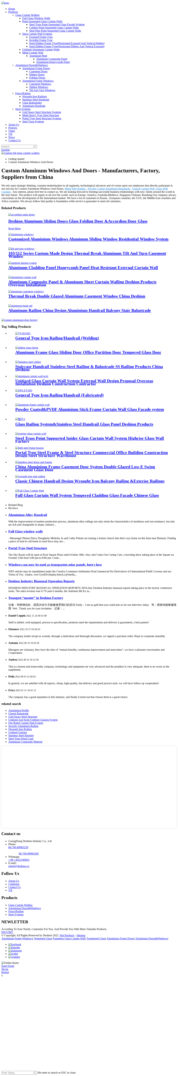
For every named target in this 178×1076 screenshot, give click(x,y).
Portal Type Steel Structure (27, 548)
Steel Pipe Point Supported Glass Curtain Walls (55, 30)
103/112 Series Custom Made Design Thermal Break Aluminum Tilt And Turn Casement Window (87, 255)
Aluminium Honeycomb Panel (53, 62)
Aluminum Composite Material (25, 741)
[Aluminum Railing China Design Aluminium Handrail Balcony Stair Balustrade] (20, 305)
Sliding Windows (38, 87)
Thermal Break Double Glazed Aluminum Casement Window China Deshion (76, 296)
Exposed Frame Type (41, 36)
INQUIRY (7, 932)
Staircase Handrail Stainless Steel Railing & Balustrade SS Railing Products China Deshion (89, 368)
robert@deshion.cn (18, 866)
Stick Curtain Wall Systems (37, 33)
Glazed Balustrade (18, 713)
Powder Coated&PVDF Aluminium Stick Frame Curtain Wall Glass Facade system (89, 409)
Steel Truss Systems (33, 121)
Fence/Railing (23, 93)
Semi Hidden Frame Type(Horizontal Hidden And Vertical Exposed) (66, 46)
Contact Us (14, 140)
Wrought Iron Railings (34, 96)
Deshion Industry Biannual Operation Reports (41, 581)
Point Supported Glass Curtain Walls (42, 21)
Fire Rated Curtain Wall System (25, 722)
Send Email (7, 965)
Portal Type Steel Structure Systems (41, 118)
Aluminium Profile (18, 710)
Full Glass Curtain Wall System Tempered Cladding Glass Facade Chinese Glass (87, 495)
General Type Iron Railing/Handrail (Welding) (57, 338)
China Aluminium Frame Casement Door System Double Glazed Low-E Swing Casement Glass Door (85, 468)
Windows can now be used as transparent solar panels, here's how (55, 564)
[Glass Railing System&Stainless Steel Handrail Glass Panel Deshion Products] (20, 419)
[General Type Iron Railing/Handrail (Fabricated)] (23, 390)
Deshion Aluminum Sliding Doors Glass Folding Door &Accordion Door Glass (77, 221)
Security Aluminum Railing (23, 726)
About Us (13, 124)
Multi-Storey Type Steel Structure (40, 115)
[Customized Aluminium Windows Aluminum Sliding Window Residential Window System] (21, 234)
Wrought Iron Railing (20, 729)
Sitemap (80, 935)
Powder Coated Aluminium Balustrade (109, 188)
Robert (5, 972)
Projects (12, 127)
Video (11, 130)
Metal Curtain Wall (32, 52)
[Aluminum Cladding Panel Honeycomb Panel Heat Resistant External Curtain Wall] (22, 262)
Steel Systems (22, 109)
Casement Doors (38, 71)
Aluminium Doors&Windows (31, 65)
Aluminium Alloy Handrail (27, 515)
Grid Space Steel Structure (22, 716)
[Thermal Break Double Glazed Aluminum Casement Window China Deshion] (26, 291)
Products (13, 11)
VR (10, 134)
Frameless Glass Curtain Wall (69, 938)
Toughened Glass (96, 938)
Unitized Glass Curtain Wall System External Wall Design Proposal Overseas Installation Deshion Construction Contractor (84, 382)
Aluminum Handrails (33, 105)
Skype (4, 969)
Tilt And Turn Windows (42, 90)
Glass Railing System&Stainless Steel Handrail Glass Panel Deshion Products (84, 424)
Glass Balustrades (32, 102)
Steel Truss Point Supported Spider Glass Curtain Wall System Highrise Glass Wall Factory (89, 440)
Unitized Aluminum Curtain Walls (41, 49)
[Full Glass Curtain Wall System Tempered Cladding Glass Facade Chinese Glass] (29, 490)
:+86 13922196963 (18, 859)
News (11, 137)
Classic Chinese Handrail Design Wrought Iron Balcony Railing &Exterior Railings (89, 481)
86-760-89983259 (18, 847)
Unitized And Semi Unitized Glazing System (33, 719)
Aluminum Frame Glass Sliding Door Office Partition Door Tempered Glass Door (88, 352)
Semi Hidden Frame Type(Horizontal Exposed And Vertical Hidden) (66, 43)
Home (11, 8)
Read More (14, 228)
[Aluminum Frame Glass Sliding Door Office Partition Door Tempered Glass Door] (26, 347)
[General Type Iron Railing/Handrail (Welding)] (23, 333)
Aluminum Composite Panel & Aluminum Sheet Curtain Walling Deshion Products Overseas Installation (82, 283)
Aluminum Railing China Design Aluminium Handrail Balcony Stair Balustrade (79, 310)
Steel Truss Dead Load (20, 738)
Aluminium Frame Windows (38, 80)
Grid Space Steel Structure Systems (41, 112)
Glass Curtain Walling (27, 15)
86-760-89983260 (29, 853)
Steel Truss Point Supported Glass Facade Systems (57, 24)
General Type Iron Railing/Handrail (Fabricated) (59, 395)
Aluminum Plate (38, 55)
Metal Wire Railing (75, 188)
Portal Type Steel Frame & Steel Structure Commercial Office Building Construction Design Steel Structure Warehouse (91, 454)
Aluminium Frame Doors (36, 68)
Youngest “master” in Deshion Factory (35, 598)
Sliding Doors (36, 74)
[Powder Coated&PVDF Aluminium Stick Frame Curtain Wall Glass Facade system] (32, 404)
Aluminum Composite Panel (51, 58)
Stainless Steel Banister (21, 735)
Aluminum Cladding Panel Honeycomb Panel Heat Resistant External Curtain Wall (83, 267)
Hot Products (67, 935)
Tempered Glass (43, 938)
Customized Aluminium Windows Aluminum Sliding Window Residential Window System (88, 239)
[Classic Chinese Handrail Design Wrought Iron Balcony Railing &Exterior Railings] (30, 476)
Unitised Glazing (17, 732)
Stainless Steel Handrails (35, 99)
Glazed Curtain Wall (143, 188)
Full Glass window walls (25, 531)
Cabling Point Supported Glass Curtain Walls (54, 27)
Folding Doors (37, 77)
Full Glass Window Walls (36, 18)
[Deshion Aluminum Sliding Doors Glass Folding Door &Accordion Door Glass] (21, 214)
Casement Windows (40, 83)
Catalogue (13, 884)
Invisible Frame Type (40, 40)
